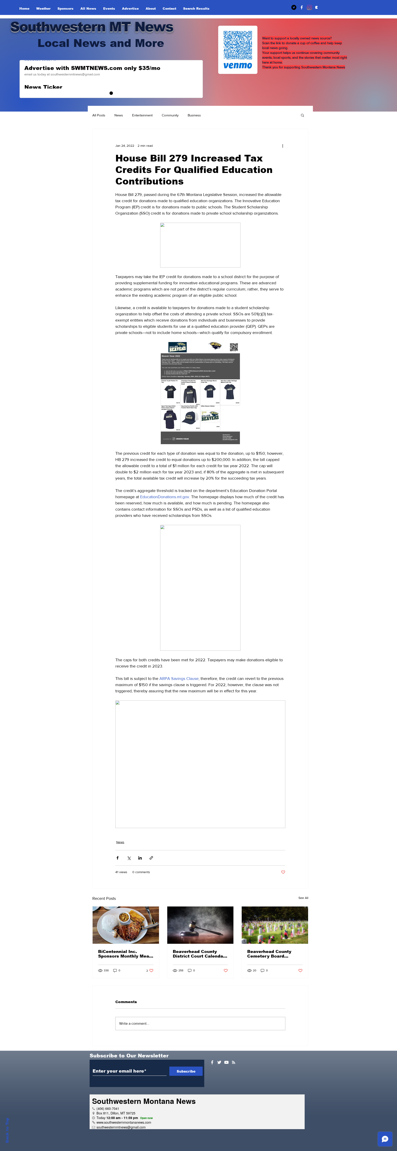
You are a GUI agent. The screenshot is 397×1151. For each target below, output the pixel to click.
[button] (302, 115)
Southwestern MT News (91, 26)
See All (303, 898)
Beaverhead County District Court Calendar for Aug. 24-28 (199, 953)
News (118, 115)
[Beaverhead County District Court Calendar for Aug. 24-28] (200, 925)
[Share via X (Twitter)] (129, 858)
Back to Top (7, 1130)
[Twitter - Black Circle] (293, 7)
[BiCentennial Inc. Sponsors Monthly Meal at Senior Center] (126, 925)
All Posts (98, 115)
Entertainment (142, 115)
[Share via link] (151, 858)
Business (194, 115)
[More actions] (282, 145)
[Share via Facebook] (117, 858)
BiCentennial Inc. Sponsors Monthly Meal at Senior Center (124, 953)
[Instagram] (309, 7)
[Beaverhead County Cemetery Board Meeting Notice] (275, 925)
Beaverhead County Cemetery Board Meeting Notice (269, 953)
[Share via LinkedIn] (140, 858)
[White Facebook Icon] (212, 1062)
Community (170, 115)
